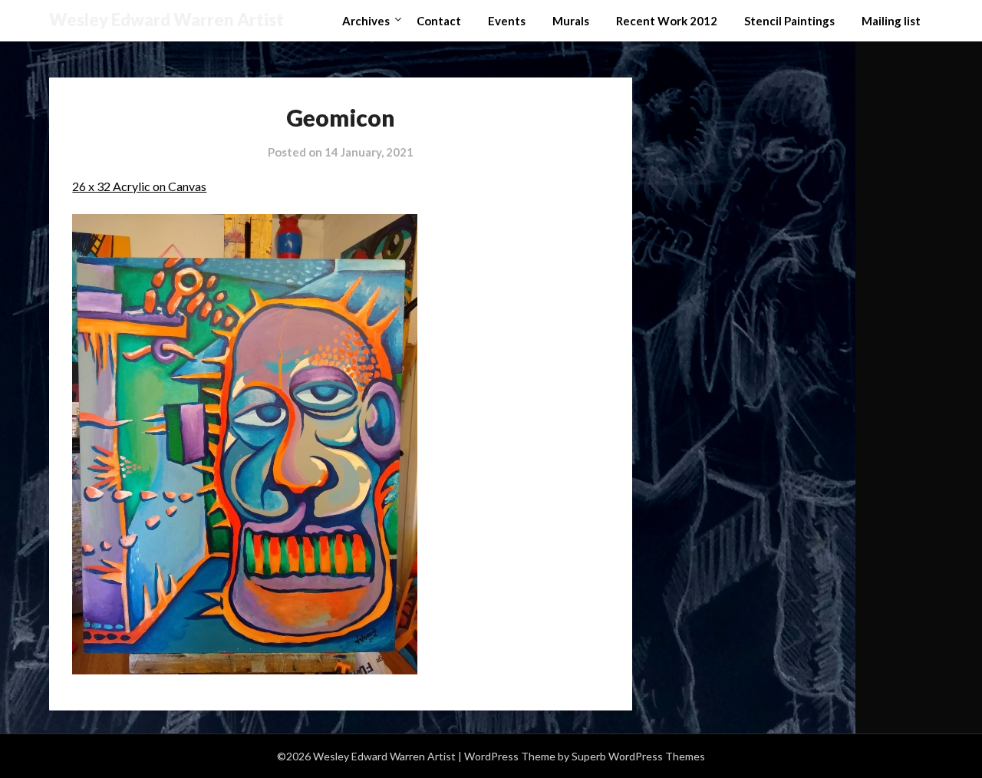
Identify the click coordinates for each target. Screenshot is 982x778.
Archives (366, 21)
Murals (570, 21)
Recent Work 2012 (666, 21)
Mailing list (891, 21)
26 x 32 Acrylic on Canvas (139, 186)
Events (507, 21)
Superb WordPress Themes (638, 756)
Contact (439, 21)
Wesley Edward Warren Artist (166, 19)
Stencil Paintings (789, 21)
